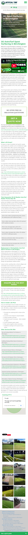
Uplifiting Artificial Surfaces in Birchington (12, 517)
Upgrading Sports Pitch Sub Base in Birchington (14, 527)
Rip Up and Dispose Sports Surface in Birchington (12, 515)
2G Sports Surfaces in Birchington (11, 520)
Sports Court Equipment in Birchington (12, 526)
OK (21, 405)
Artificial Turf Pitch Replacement (18, 530)
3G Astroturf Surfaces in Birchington (11, 522)
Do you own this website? (10, 405)
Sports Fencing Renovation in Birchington (13, 529)
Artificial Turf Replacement (8, 511)
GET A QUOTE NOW (14, 120)
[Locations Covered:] (1, 2)
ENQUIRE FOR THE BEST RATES (14, 283)
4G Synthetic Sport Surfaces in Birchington (13, 523)
